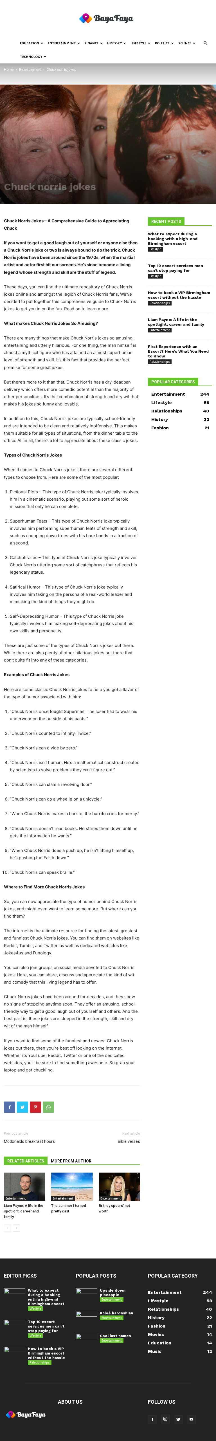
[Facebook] (9, 1107)
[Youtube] (191, 1419)
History (114, 43)
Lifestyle (138, 43)
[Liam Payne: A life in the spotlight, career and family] (24, 1187)
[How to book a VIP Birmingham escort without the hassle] (14, 1354)
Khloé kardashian (116, 1313)
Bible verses (129, 1141)
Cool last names (115, 1336)
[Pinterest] (35, 1107)
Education (29, 43)
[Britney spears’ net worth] (119, 1187)
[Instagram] (165, 1419)
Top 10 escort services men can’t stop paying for (175, 268)
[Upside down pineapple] (86, 1295)
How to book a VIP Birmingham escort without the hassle (179, 295)
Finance (91, 43)
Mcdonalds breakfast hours (29, 1141)
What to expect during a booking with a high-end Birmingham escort (172, 239)
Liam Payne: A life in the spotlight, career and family (23, 1211)
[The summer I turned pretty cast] (72, 1187)
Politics (162, 43)
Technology (31, 56)
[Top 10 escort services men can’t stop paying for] (14, 1327)
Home (9, 69)
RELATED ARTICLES (25, 1161)
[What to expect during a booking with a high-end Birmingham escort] (14, 1295)
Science (184, 43)
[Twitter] (22, 1107)
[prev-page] (7, 1228)
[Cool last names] (86, 1341)
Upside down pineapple (112, 1292)
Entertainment (62, 43)
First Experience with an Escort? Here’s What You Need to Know (178, 351)
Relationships (160, 303)
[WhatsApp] (48, 1107)
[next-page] (16, 1228)
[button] (205, 43)
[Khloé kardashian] (86, 1318)
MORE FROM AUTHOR (71, 1161)
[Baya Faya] (108, 18)
